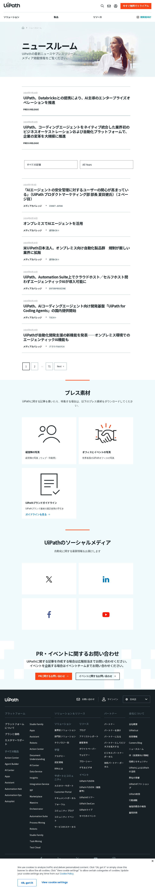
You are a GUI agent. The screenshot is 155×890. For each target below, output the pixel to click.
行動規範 (133, 800)
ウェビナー (84, 754)
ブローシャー (85, 761)
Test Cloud (35, 847)
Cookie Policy (67, 873)
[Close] (152, 861)
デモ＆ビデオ (85, 767)
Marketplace (36, 796)
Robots (33, 742)
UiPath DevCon (86, 803)
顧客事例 (83, 742)
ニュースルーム (136, 748)
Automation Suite (39, 816)
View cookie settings (55, 882)
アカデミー (59, 756)
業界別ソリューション (65, 730)
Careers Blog (135, 742)
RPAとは (58, 768)
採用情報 (133, 736)
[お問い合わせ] (109, 6)
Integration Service (39, 783)
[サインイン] (115, 6)
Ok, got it (27, 883)
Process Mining (37, 822)
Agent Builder (12, 763)
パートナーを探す (112, 730)
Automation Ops (13, 795)
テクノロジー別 (61, 742)
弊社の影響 (134, 777)
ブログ (82, 730)
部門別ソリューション (65, 736)
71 (49, 366)
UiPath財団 (134, 793)
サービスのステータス (65, 826)
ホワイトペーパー (87, 748)
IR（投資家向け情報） (139, 755)
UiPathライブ (85, 809)
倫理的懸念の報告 (137, 806)
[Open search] (102, 6)
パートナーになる (112, 736)
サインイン (112, 699)
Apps (7, 776)
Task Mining (36, 841)
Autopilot (10, 801)
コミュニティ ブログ (64, 810)
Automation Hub (13, 788)
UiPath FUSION (86, 780)
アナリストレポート (88, 736)
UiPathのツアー (86, 797)
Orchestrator (36, 808)
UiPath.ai (133, 730)
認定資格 (58, 762)
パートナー (109, 724)
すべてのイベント (87, 815)
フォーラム (59, 804)
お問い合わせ (88, 699)
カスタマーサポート (64, 785)
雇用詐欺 (133, 812)
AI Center (9, 770)
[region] (77, 874)
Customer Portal (62, 791)
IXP (31, 790)
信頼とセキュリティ (138, 761)
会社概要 (133, 724)
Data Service (36, 771)
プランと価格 (12, 734)
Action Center (12, 757)
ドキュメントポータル (65, 798)
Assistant (9, 782)
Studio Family (36, 724)
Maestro (34, 802)
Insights (34, 777)
